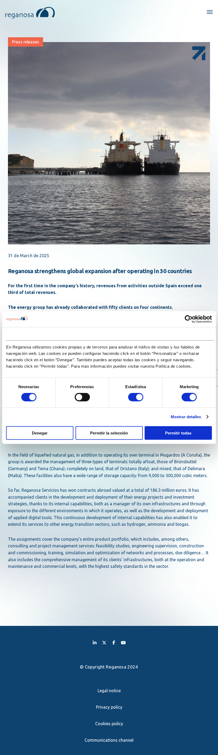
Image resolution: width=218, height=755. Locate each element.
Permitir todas (178, 432)
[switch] (82, 397)
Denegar (40, 432)
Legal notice (109, 690)
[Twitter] (104, 642)
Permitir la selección (109, 432)
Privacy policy (109, 707)
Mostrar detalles (186, 417)
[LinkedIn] (94, 642)
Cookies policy (109, 723)
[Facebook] (114, 642)
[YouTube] (123, 642)
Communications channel (109, 740)
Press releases (25, 41)
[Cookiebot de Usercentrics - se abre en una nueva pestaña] (188, 319)
